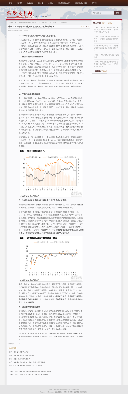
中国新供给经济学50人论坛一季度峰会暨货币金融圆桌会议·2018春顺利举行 (106, 48)
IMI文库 (40, 3)
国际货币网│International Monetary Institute (22, 22)
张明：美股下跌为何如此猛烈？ (19, 359)
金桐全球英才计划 (81, 3)
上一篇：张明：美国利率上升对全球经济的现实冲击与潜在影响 (30, 371)
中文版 (44, 16)
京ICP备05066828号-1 (81, 392)
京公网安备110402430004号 (64, 392)
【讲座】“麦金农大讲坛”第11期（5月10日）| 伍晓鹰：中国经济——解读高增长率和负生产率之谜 (106, 30)
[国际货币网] (19, 14)
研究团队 (45, 22)
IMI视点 (19, 3)
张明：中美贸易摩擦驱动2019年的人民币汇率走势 (25, 366)
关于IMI (94, 3)
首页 (10, 3)
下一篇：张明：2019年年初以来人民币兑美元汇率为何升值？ (29, 374)
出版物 (50, 3)
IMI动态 (30, 3)
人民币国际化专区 (64, 3)
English (37, 16)
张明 (54, 22)
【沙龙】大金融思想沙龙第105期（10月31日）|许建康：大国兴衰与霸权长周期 (106, 39)
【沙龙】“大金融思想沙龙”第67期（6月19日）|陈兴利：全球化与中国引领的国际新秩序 (106, 64)
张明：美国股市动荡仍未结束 (18, 352)
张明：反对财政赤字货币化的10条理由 (21, 355)
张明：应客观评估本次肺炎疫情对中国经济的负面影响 (27, 362)
